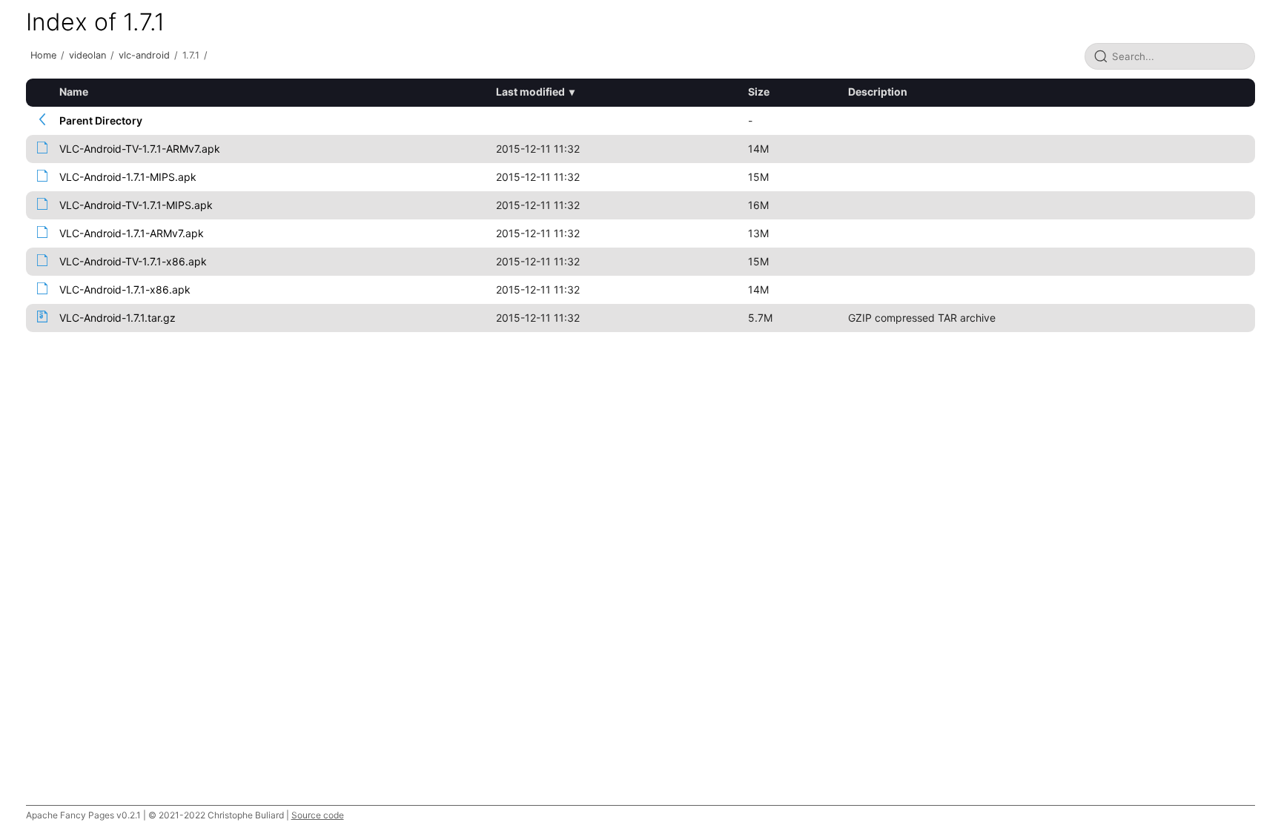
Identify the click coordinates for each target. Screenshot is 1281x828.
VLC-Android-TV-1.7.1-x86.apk (133, 261)
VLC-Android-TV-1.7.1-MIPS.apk (136, 205)
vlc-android (144, 55)
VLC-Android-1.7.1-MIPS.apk (127, 176)
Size (758, 91)
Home (43, 55)
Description (877, 91)
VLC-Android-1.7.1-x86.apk (125, 289)
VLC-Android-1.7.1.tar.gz (117, 317)
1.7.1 (190, 55)
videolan (87, 55)
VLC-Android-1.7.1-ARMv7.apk (131, 233)
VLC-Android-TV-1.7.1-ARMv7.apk (139, 148)
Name (73, 91)
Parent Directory (100, 120)
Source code (317, 815)
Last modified (530, 91)
